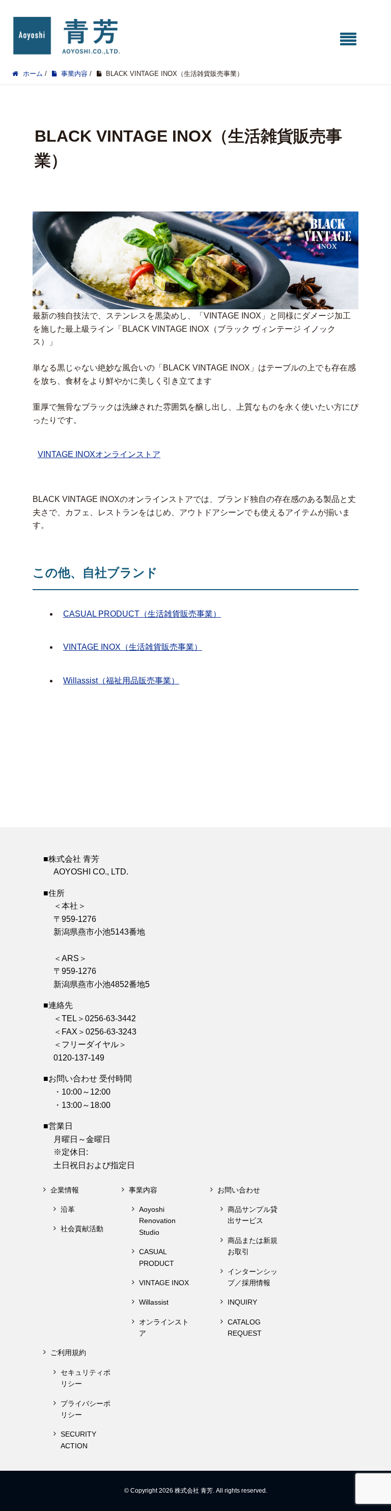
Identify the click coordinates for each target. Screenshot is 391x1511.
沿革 (68, 1209)
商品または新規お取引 (252, 1246)
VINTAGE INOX (164, 1283)
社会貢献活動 (82, 1229)
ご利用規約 (68, 1352)
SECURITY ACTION (78, 1439)
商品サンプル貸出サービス (252, 1215)
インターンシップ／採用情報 (252, 1277)
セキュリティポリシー (85, 1378)
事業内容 (143, 1190)
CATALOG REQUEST (245, 1327)
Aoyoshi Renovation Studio (157, 1220)
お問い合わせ (238, 1190)
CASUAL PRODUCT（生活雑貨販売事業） (142, 613)
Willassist (154, 1302)
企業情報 (64, 1190)
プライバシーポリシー (85, 1409)
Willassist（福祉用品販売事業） (121, 680)
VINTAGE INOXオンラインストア (99, 454)
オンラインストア (164, 1327)
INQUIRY (242, 1302)
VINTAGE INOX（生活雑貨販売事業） (132, 647)
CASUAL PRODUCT (156, 1257)
